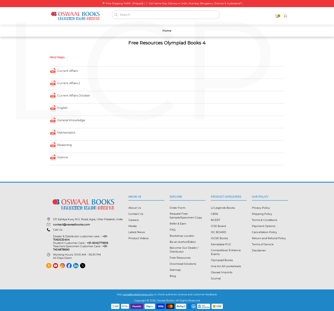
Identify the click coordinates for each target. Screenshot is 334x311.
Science (62, 157)
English (62, 108)
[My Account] (285, 16)
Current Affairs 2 (68, 83)
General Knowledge (71, 120)
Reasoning (64, 145)
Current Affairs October (73, 95)
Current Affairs (67, 71)
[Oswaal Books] (76, 15)
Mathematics (66, 132)
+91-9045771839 (97, 243)
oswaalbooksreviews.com (138, 294)
